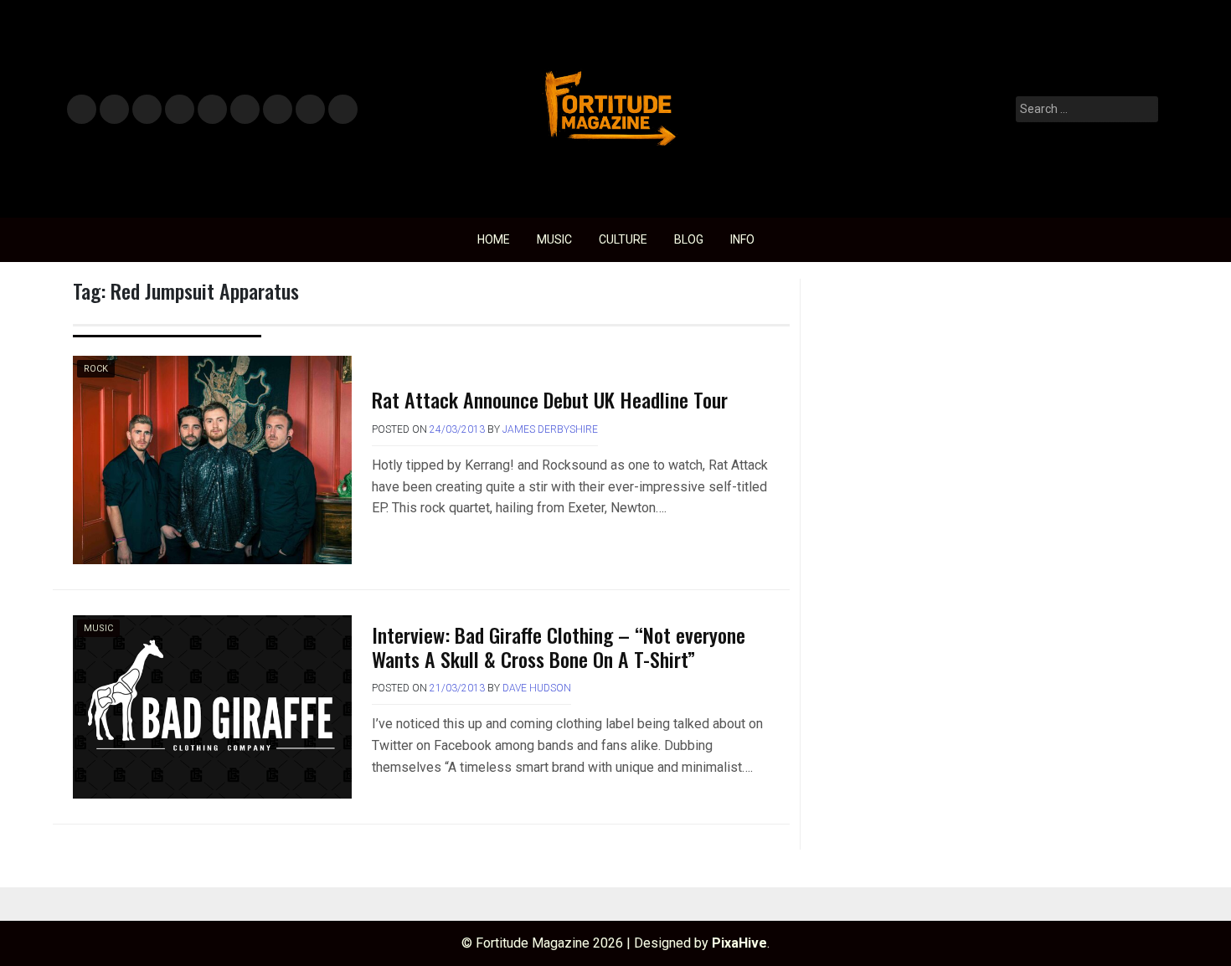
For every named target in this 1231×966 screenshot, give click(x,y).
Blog (688, 239)
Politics (211, 110)
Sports (244, 110)
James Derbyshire (550, 429)
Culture (623, 239)
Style (111, 110)
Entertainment (147, 110)
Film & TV (179, 110)
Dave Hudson (536, 688)
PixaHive (739, 943)
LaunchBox (310, 110)
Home (493, 239)
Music (81, 110)
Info (340, 104)
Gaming (277, 110)
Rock (96, 368)
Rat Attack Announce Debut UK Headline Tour (550, 399)
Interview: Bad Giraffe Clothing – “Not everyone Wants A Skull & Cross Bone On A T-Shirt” (558, 646)
